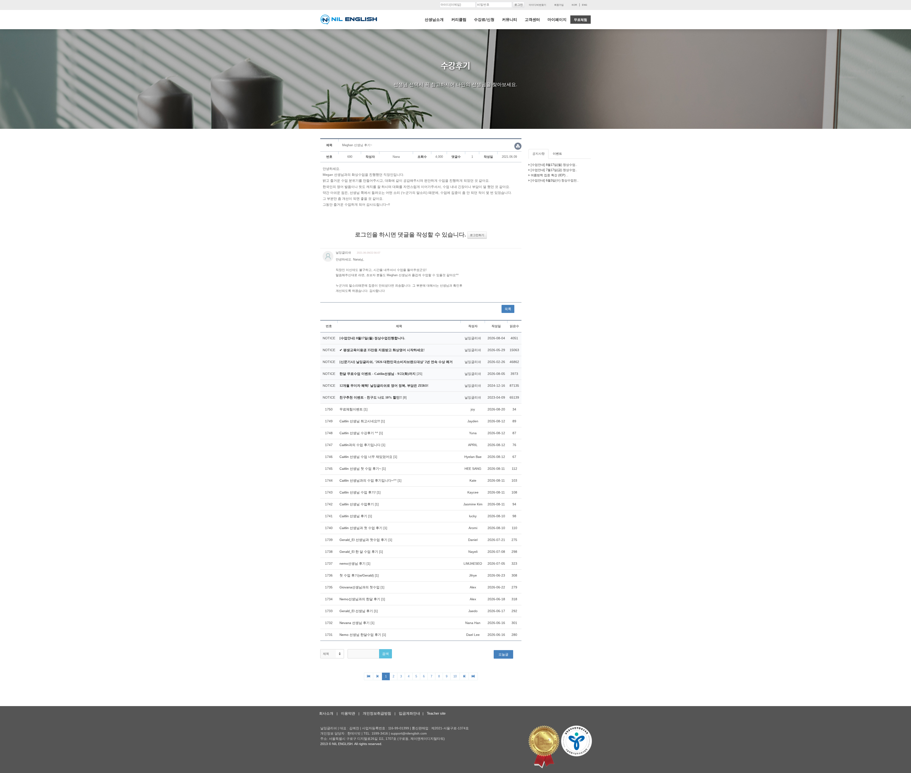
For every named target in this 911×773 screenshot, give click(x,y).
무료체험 (580, 20)
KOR (574, 5)
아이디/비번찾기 (537, 5)
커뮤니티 (509, 19)
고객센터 (532, 19)
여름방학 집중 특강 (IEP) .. (549, 175)
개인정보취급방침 (377, 713)
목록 (508, 309)
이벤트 (557, 153)
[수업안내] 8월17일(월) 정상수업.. (554, 165)
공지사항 (538, 153)
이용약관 (348, 713)
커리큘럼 (458, 19)
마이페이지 (557, 19)
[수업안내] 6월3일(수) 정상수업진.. (555, 180)
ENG (584, 5)
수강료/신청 (484, 19)
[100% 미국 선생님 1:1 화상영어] (349, 19)
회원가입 (559, 5)
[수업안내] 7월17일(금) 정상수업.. (554, 170)
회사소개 (326, 713)
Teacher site (436, 713)
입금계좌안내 (409, 713)
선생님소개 (434, 19)
